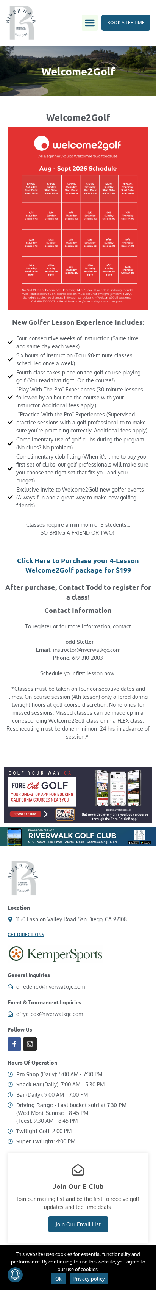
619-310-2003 (87, 657)
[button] (90, 23)
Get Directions (26, 934)
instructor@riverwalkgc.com (86, 650)
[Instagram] (30, 1044)
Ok (58, 1279)
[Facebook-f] (14, 1044)
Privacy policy (89, 1279)
